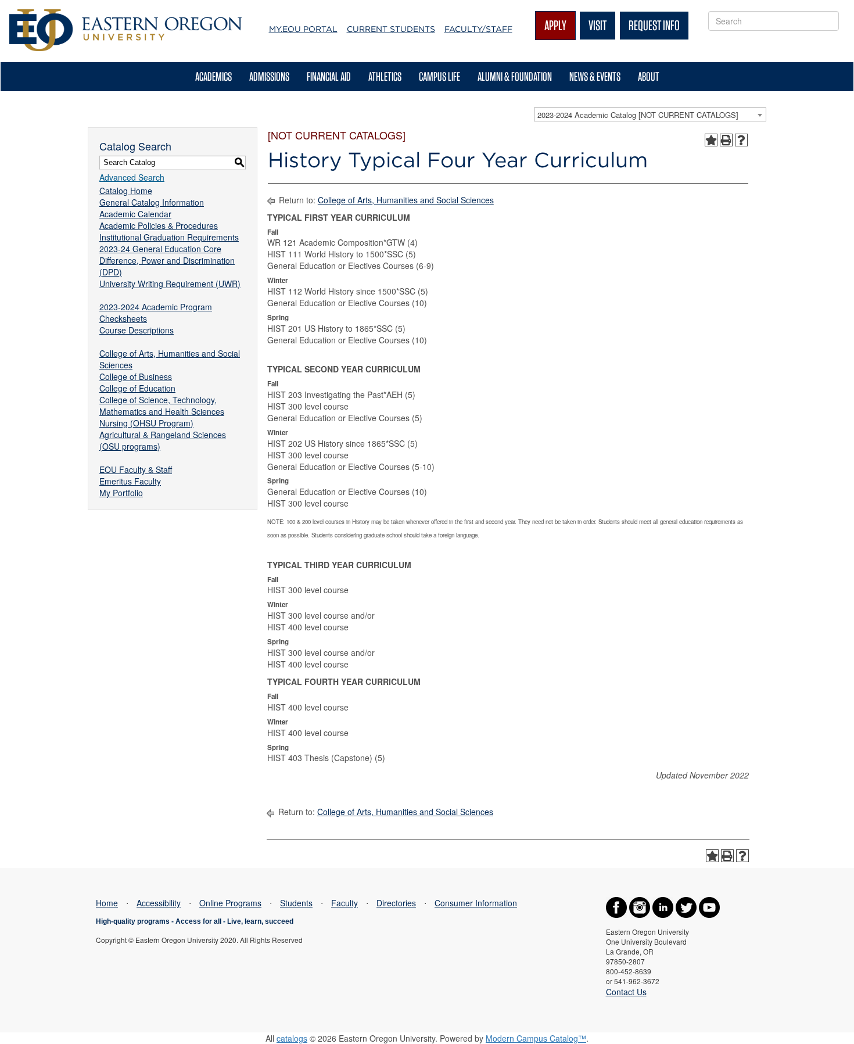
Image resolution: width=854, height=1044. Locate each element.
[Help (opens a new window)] (741, 140)
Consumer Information (476, 903)
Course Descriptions (136, 330)
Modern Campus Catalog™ (536, 1038)
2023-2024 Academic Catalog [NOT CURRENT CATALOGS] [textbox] (637, 114)
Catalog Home (125, 190)
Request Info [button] (654, 25)
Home (107, 903)
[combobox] (650, 114)
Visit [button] (598, 25)
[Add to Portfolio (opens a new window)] (711, 140)
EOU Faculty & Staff (135, 469)
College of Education (137, 388)
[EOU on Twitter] (686, 906)
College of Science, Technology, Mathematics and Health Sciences (161, 405)
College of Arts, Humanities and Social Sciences (406, 200)
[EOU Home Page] (125, 15)
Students (296, 903)
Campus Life (439, 76)
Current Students (391, 29)
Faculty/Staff (478, 29)
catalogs (292, 1038)
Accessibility (159, 903)
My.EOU (303, 29)
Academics (213, 76)
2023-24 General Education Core (160, 248)
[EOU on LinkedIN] (662, 906)
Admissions (269, 76)
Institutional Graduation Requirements (169, 237)
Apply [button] (555, 25)
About (648, 76)
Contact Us (626, 992)
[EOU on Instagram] (639, 906)
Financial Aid (329, 76)
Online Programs (230, 903)
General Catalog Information (151, 202)
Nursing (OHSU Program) (146, 423)
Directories (396, 903)
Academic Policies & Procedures (158, 225)
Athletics (384, 76)
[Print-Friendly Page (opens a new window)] (726, 140)
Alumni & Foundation (515, 76)
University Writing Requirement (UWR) (170, 283)
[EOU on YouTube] (709, 906)
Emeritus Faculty (130, 481)
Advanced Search (131, 177)
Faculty (344, 903)
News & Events (594, 76)
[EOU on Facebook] (616, 906)
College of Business (135, 376)
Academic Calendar (135, 214)
